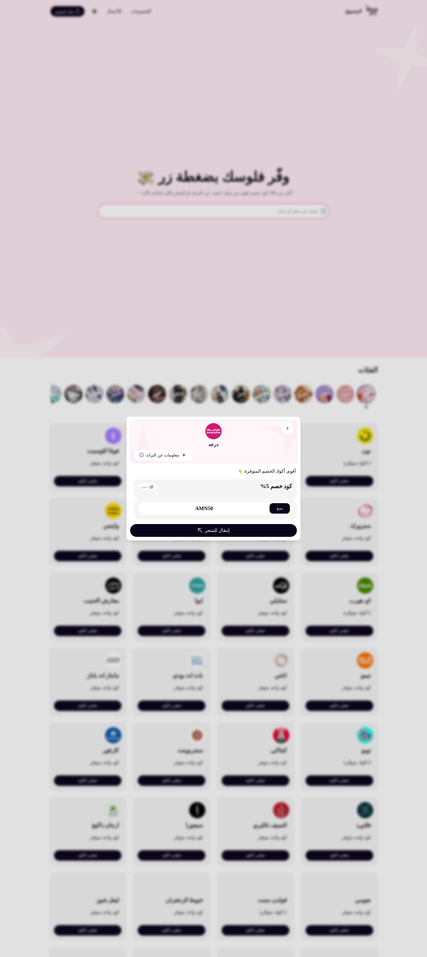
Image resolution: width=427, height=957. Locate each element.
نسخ (280, 508)
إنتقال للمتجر (217, 530)
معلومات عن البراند (162, 455)
